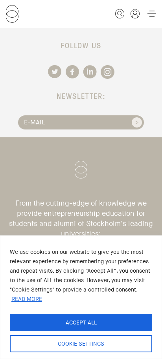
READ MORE (26, 299)
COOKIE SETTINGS (81, 343)
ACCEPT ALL (81, 322)
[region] (81, 297)
